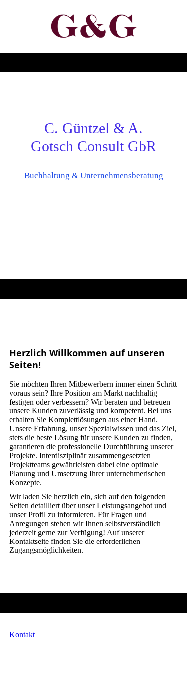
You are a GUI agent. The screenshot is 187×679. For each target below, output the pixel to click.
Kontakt (22, 634)
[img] (93, 26)
